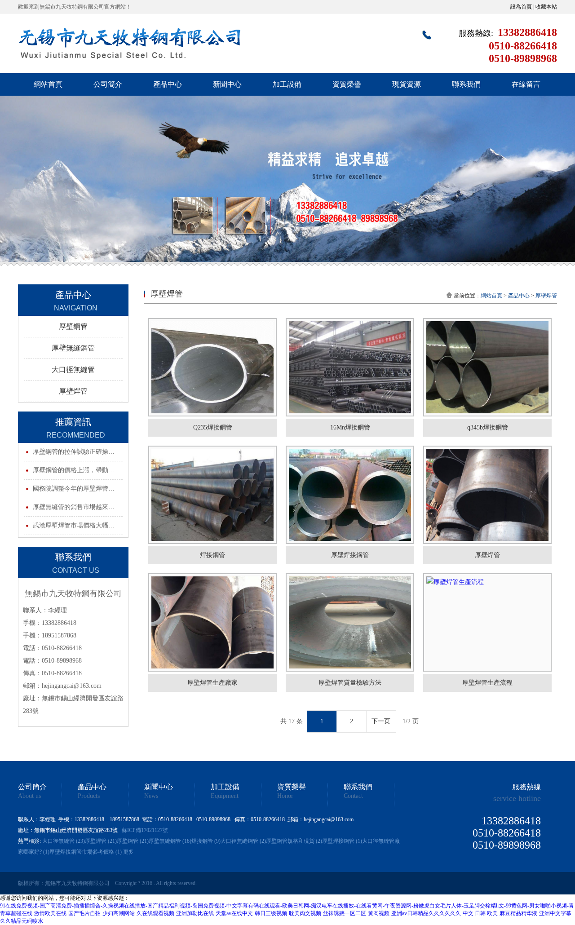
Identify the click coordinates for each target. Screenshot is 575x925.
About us (29, 796)
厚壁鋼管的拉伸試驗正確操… (74, 451)
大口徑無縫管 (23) (63, 841)
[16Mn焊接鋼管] (350, 367)
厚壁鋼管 (73, 326)
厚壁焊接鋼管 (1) (342, 841)
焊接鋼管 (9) (206, 841)
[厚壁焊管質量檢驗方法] (350, 622)
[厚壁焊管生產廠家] (212, 622)
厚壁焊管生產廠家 (212, 682)
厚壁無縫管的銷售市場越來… (74, 507)
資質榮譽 (346, 84)
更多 (128, 852)
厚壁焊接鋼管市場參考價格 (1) (85, 852)
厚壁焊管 (73, 391)
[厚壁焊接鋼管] (350, 495)
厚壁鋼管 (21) (133, 841)
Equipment (225, 796)
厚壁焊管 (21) (101, 841)
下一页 (381, 721)
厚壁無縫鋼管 (73, 348)
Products (89, 796)
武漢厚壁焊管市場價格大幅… (74, 525)
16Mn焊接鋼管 (350, 427)
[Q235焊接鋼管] (212, 367)
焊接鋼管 (212, 555)
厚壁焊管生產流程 (487, 682)
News (151, 796)
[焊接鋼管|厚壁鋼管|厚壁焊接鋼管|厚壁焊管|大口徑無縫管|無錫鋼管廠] (130, 63)
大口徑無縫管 (73, 369)
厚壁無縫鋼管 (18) (170, 841)
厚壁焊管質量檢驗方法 (349, 682)
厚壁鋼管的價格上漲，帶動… (74, 470)
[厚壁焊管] (487, 495)
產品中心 (167, 84)
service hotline (517, 798)
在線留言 (526, 84)
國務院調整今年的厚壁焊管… (74, 488)
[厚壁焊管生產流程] (487, 622)
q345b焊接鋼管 (487, 427)
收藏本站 (546, 7)
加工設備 (287, 84)
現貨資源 (406, 84)
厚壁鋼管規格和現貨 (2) (294, 841)
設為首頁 (521, 7)
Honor (285, 796)
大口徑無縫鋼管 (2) (243, 841)
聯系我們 (466, 84)
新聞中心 (227, 84)
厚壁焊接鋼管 (350, 555)
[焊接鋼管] (212, 495)
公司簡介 (107, 84)
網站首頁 (48, 84)
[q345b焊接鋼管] (487, 367)
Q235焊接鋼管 (212, 427)
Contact (353, 796)
